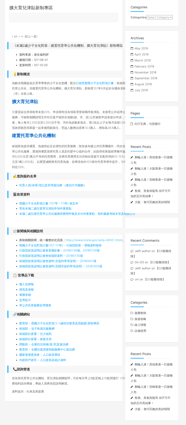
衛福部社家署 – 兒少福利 (35, 334)
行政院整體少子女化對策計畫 (95, 83)
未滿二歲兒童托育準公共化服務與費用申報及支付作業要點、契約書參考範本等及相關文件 (77, 213)
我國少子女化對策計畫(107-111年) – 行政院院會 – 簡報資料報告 (60, 245)
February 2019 (144, 66)
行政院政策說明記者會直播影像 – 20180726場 (49, 250)
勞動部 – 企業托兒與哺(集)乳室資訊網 (43, 344)
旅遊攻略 (150, 9)
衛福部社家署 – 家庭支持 (35, 339)
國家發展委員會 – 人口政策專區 (39, 354)
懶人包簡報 (26, 284)
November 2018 (145, 72)
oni (137, 279)
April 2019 (142, 54)
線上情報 (169, 9)
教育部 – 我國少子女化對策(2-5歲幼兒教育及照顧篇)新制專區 (59, 323)
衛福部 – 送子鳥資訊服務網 (36, 328)
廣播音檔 (25, 295)
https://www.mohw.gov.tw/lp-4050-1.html (94, 240)
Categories (138, 17)
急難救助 (140, 313)
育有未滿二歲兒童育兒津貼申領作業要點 (45, 208)
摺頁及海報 (26, 289)
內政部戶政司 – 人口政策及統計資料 (42, 360)
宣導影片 (25, 300)
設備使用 (140, 331)
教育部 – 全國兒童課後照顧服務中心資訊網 (47, 349)
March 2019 (143, 60)
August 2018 (143, 84)
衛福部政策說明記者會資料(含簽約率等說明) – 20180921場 (57, 261)
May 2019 (141, 48)
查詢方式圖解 (74, 185)
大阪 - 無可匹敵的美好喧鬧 (152, 202)
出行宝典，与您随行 (147, 124)
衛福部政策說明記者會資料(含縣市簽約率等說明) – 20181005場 (60, 266)
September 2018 (146, 78)
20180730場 (91, 250)
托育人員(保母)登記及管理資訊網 (40, 185)
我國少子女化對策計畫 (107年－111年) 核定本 (48, 203)
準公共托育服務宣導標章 (35, 305)
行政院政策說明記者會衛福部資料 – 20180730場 (51, 255)
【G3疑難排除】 (159, 262)
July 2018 (141, 90)
